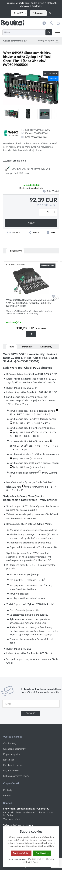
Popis (11, 347)
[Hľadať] (48, 32)
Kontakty (7, 790)
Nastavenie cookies (17, 859)
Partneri (7, 796)
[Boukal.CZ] (19, 13)
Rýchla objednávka (12, 765)
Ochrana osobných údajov (16, 776)
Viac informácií (11, 819)
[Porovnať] (53, 296)
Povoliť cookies (42, 853)
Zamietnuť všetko (21, 853)
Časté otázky (9, 743)
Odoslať (30, 713)
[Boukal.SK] (12, 22)
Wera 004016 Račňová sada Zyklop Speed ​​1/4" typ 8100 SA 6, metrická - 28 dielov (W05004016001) (30, 303)
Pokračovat (38, 13)
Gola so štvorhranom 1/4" (15, 41)
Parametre (27, 347)
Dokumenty (46, 347)
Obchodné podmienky (14, 749)
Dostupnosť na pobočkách (31, 188)
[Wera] (11, 133)
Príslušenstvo (15, 251)
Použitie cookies (11, 770)
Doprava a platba (11, 754)
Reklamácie (8, 760)
